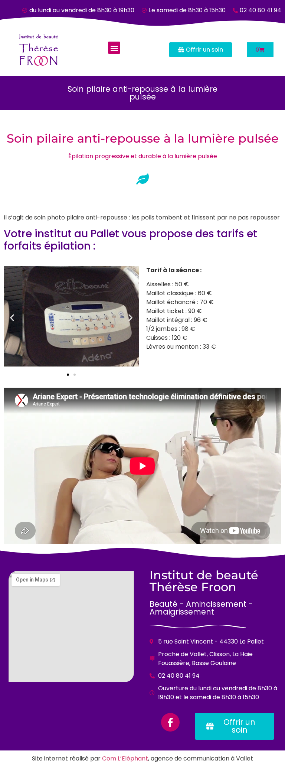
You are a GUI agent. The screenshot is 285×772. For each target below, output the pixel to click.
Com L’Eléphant (125, 758)
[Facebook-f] (170, 722)
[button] (114, 48)
